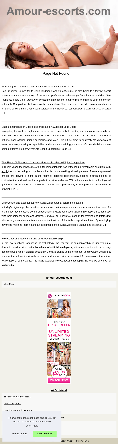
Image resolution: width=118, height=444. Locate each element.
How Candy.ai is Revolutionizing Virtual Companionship (32, 238)
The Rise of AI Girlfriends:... (17, 396)
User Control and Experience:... (19, 410)
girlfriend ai (8, 265)
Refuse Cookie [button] (19, 433)
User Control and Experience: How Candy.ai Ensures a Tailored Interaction (42, 202)
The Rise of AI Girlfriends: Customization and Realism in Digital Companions (43, 162)
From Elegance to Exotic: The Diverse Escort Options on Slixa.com (38, 86)
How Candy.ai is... (12, 403)
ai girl (5, 171)
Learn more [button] (32, 425)
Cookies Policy (75, 441)
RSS (86, 441)
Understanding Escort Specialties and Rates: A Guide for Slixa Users (39, 127)
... (3, 113)
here (25, 149)
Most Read (9, 284)
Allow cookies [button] (44, 433)
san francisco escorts (98, 108)
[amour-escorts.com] (59, 34)
